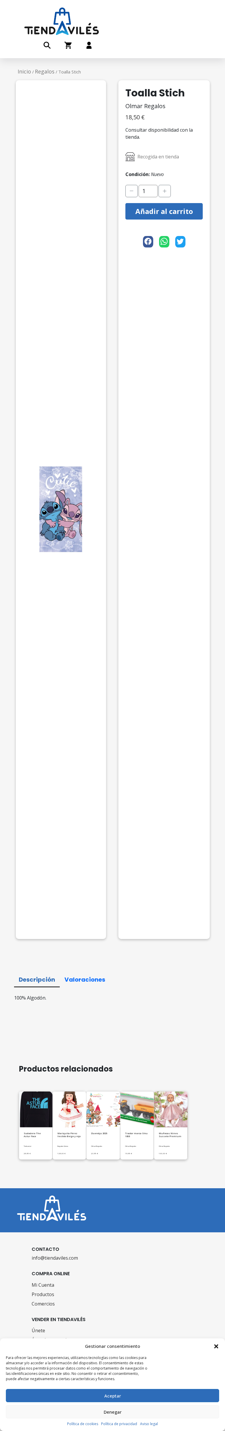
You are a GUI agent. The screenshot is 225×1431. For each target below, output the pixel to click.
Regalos (44, 71)
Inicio (24, 71)
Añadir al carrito (164, 211)
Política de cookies (82, 1423)
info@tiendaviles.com (55, 1258)
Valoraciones (84, 979)
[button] (216, 1346)
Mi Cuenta (43, 1285)
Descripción (37, 979)
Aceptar (112, 1396)
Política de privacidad (119, 1423)
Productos (43, 1294)
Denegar (113, 1412)
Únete (38, 1330)
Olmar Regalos (145, 106)
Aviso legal (149, 1423)
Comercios (43, 1304)
